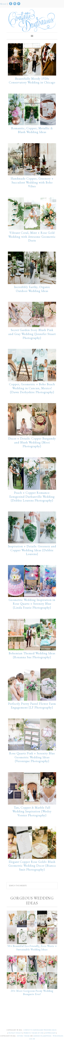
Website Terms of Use (34, 1033)
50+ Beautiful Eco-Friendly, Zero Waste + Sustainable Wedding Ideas (32, 947)
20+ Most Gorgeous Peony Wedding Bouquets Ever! (32, 992)
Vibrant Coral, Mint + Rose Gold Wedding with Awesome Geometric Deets (32, 236)
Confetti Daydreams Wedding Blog (32, 20)
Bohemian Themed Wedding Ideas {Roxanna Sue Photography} (32, 655)
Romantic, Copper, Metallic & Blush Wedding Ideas (32, 130)
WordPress (58, 1036)
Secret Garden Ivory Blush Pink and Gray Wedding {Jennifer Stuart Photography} (32, 334)
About (3, 3)
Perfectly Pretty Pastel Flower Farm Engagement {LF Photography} (32, 706)
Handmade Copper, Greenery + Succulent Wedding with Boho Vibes (32, 182)
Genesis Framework (42, 1036)
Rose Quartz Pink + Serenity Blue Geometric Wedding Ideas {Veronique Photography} (32, 757)
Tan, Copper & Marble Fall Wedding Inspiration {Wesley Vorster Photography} (32, 811)
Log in (32, 1039)
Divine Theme (23, 1036)
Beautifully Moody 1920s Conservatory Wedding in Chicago (32, 80)
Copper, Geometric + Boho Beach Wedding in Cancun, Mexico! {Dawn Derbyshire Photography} (32, 388)
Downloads (50, 1033)
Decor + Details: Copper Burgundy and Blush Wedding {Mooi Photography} (32, 442)
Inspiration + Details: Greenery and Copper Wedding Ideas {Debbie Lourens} (32, 550)
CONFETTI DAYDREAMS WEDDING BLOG (40, 1030)
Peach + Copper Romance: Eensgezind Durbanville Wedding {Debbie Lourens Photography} (32, 496)
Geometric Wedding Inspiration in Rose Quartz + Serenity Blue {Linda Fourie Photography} (32, 604)
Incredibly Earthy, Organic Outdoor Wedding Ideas (32, 289)
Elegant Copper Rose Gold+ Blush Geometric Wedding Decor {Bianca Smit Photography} (32, 866)
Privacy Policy (15, 1033)
